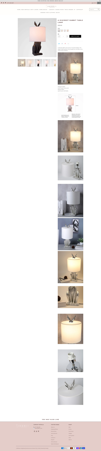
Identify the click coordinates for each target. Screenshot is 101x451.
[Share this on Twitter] (59, 43)
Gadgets (70, 433)
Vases (70, 437)
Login (94, 2)
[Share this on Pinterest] (65, 43)
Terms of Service (54, 433)
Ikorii (20, 448)
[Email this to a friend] (68, 43)
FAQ (52, 435)
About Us (53, 427)
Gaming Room (71, 435)
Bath (69, 427)
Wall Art (70, 439)
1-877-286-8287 (10, 2)
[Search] (98, 9)
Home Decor (71, 431)
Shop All (52, 439)
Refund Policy (53, 431)
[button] (43, 9)
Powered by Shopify (44, 448)
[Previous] (19, 37)
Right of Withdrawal (55, 443)
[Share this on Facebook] (62, 43)
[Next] (56, 37)
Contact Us (53, 437)
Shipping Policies (54, 429)
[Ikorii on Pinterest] (5, 2)
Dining (70, 429)
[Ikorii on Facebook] (1, 2)
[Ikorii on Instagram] (3, 2)
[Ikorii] (51, 6)
